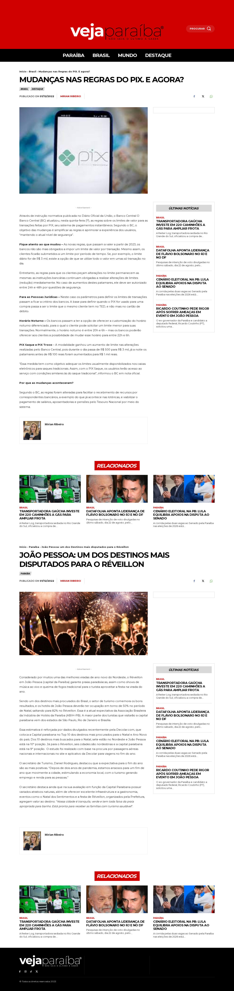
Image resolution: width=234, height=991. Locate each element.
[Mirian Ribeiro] (32, 430)
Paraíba (161, 276)
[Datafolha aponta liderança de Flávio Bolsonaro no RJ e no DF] (117, 489)
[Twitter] (202, 96)
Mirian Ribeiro (70, 96)
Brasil (32, 71)
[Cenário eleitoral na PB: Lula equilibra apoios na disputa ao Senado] (184, 489)
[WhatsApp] (211, 96)
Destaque (37, 89)
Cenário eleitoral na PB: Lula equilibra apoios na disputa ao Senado (182, 283)
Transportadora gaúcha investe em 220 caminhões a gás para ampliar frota (180, 224)
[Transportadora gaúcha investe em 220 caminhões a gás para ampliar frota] (50, 489)
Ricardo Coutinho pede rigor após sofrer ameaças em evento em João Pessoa (182, 312)
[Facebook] (194, 96)
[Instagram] (25, 971)
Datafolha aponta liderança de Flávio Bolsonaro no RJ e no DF (182, 253)
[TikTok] (31, 971)
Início (23, 71)
